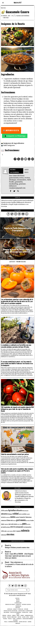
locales (32, 520)
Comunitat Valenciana (25, 517)
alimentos (4, 513)
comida (17, 517)
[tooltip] (15, 159)
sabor (5, 531)
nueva (15, 524)
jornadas (28, 520)
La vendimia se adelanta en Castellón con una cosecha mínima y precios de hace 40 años (16, 346)
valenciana (3, 535)
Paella (21, 524)
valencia (25, 530)
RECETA (12, 527)
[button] (26, 590)
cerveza (3, 517)
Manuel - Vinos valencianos (13, 562)
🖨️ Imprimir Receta (11, 130)
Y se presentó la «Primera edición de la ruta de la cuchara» (19, 565)
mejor (2, 524)
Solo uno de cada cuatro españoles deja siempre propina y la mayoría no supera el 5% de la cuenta (17, 471)
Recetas (3, 8)
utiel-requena (17, 531)
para (24, 523)
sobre (11, 531)
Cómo (8, 520)
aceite (6, 510)
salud (8, 531)
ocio (19, 524)
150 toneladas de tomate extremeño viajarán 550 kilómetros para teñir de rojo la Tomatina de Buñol (17, 409)
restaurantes (27, 527)
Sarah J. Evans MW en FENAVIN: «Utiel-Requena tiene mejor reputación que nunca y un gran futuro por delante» (19, 556)
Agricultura (12, 510)
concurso (3, 520)
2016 (2, 510)
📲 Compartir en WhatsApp (14, 136)
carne (20, 514)
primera (8, 527)
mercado (11, 524)
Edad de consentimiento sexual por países (15, 454)
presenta (3, 527)
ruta (2, 531)
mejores (6, 524)
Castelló (28, 514)
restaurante (19, 526)
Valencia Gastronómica (22, 15)
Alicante (19, 510)
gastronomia (21, 520)
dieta (11, 520)
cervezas (8, 517)
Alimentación (25, 510)
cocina (12, 516)
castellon (24, 514)
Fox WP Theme (27, 593)
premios (28, 524)
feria (15, 520)
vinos (12, 534)
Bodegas (10, 514)
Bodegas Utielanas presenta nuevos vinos (17, 547)
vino (8, 534)
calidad (15, 513)
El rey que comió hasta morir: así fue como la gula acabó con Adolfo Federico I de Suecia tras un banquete (17, 363)
